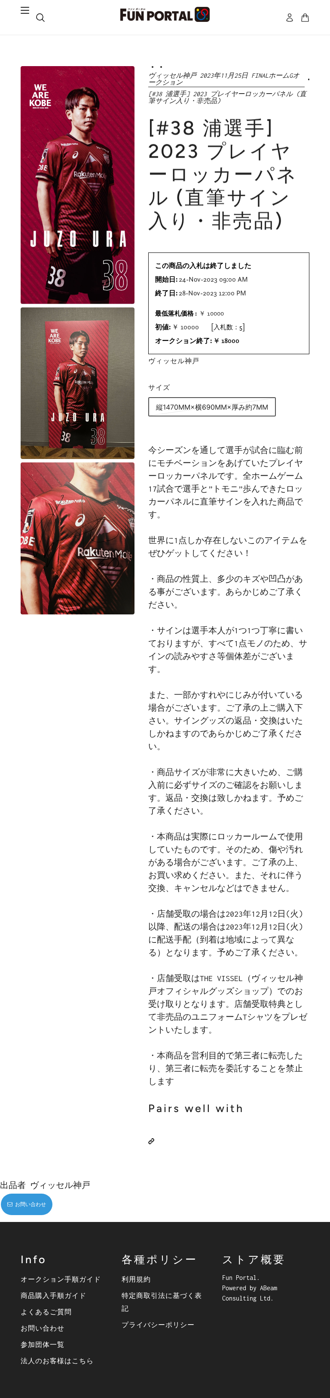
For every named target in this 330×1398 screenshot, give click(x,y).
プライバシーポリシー (158, 1324)
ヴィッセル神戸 (173, 360)
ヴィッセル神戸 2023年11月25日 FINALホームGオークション (223, 79)
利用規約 (136, 1279)
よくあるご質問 (46, 1311)
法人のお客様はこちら (57, 1360)
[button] (151, 1141)
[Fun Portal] (165, 14)
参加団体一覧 (42, 1344)
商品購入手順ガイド (53, 1295)
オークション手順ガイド (61, 1279)
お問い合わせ (42, 1328)
